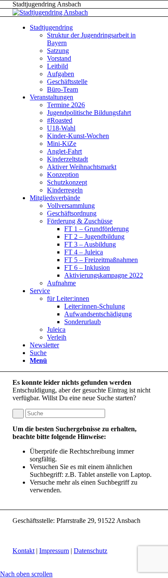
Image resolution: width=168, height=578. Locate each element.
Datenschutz (90, 550)
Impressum (54, 550)
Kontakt (23, 550)
